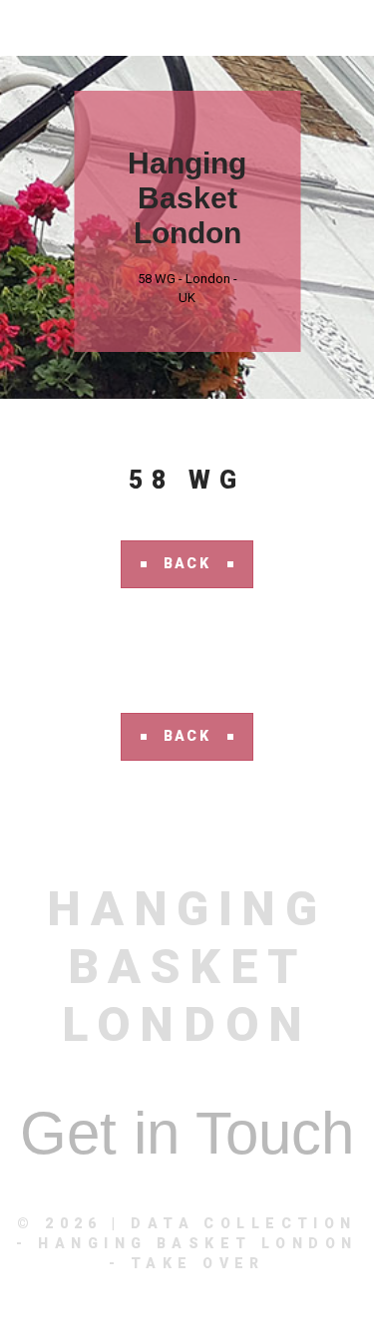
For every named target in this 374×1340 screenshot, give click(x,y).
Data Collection (244, 1223)
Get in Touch (187, 1133)
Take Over (198, 1263)
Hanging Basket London (187, 198)
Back (187, 563)
